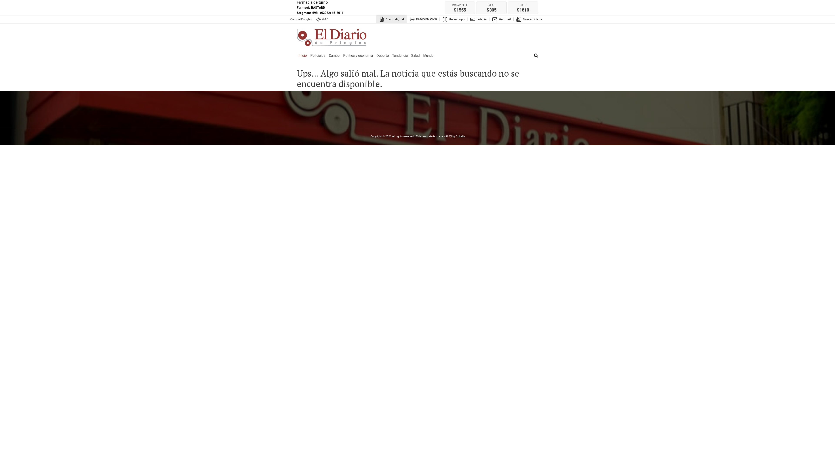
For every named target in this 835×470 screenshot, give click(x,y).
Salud (415, 56)
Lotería (482, 19)
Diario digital (395, 19)
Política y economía (358, 56)
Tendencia (400, 56)
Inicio (304, 55)
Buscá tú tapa (532, 19)
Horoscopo (457, 19)
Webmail (505, 19)
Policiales (318, 56)
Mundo (428, 56)
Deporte (382, 56)
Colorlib (460, 136)
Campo (334, 56)
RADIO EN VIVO (426, 19)
